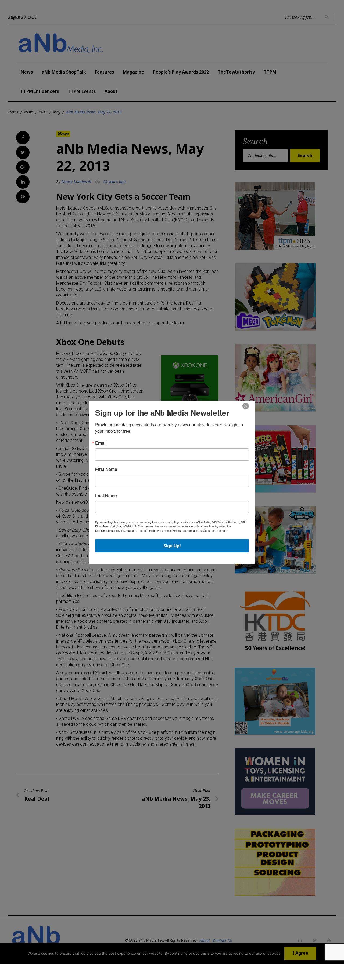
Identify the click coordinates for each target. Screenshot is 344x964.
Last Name (106, 495)
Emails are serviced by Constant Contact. (199, 530)
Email (100, 443)
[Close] (246, 406)
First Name (106, 469)
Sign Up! (172, 546)
